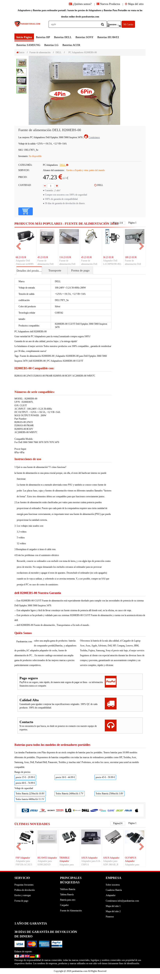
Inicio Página (24, 37)
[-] (44, 185)
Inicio (21, 52)
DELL (58, 52)
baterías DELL (63, 37)
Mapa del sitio (135, 4)
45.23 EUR (42, 257)
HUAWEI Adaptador (47, 857)
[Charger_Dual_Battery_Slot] (69, 836)
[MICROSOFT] (77, 810)
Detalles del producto (29, 270)
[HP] (25, 810)
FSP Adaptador (23, 857)
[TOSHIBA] (60, 810)
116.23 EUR (65, 257)
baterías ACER (71, 45)
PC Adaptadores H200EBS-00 (82, 52)
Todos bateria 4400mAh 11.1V (30, 799)
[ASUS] (128, 810)
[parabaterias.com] (27, 27)
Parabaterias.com (24, 641)
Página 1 (132, 222)
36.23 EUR (108, 257)
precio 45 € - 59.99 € (105, 777)
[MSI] (34, 810)
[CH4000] (134, 836)
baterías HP (43, 37)
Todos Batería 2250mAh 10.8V (30, 793)
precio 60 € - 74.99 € (25, 783)
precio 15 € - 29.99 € (25, 777)
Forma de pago (80, 270)
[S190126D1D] (47, 836)
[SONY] (51, 810)
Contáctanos (94, 137)
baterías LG (51, 45)
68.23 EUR (21, 257)
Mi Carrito (128, 24)
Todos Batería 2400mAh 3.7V (70, 793)
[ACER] (120, 810)
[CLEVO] (111, 810)
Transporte (54, 270)
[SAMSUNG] (94, 810)
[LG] (68, 810)
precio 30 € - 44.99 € (65, 777)
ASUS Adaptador (89, 857)
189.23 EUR (131, 257)
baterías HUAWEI (108, 37)
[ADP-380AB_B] (113, 836)
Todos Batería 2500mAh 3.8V (110, 793)
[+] (56, 185)
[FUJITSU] (103, 810)
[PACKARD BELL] (42, 810)
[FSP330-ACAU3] (25, 836)
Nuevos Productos (109, 4)
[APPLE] (137, 810)
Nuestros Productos (114, 24)
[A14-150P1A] (91, 836)
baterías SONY (84, 37)
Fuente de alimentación (40, 52)
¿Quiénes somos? (82, 4)
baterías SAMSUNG (28, 45)
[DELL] (85, 810)
